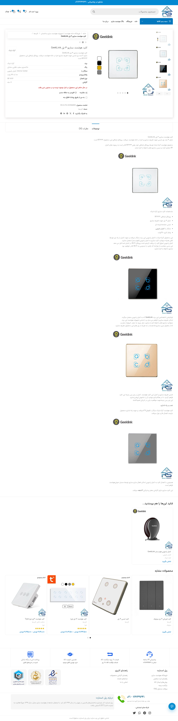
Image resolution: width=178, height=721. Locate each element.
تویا (86, 625)
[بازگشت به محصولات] (82, 42)
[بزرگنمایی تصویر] (149, 90)
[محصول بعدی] (79, 42)
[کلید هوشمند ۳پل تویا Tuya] (25, 595)
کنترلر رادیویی (160, 228)
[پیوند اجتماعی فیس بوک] (73, 113)
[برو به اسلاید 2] (125, 93)
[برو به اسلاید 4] (120, 93)
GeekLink (149, 317)
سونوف (169, 625)
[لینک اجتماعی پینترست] (67, 113)
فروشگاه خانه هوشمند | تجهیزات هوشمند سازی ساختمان (60, 33)
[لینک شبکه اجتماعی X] (70, 113)
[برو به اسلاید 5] (117, 93)
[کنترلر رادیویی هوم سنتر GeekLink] (152, 528)
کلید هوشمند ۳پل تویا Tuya (34, 619)
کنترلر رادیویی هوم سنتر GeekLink (159, 551)
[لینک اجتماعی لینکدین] (64, 113)
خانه (84, 33)
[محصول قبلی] (85, 42)
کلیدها (36, 33)
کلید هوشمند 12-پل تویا (78, 619)
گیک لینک (12, 50)
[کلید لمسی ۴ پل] (110, 595)
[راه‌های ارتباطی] (172, 706)
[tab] (95, 127)
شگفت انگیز (40, 622)
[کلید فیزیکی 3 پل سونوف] (152, 595)
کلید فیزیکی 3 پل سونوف (162, 619)
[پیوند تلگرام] (61, 113)
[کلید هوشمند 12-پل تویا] (67, 595)
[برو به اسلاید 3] (122, 93)
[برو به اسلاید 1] (127, 93)
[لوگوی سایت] (167, 11)
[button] (167, 93)
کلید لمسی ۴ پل (123, 619)
